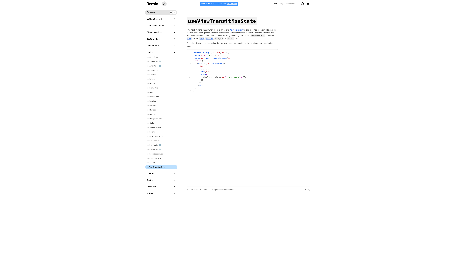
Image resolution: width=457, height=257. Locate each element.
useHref (150, 92)
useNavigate (152, 110)
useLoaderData (153, 97)
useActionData (152, 57)
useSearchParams (154, 158)
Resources (290, 4)
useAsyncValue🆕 (154, 66)
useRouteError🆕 (154, 149)
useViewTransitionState (156, 167)
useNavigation (152, 114)
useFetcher (151, 79)
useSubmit (151, 163)
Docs (275, 4)
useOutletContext (154, 127)
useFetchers (151, 83)
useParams (151, 132)
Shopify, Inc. (193, 189)
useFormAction (152, 88)
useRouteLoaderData (155, 154)
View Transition (236, 30)
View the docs (232, 4)
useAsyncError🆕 (154, 61)
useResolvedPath (154, 141)
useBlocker (151, 75)
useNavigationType (154, 119)
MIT (232, 189)
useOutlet (150, 123)
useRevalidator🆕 (154, 145)
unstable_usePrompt (155, 136)
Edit (306, 189)
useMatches (151, 105)
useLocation (151, 101)
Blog (281, 4)
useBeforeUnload (154, 70)
